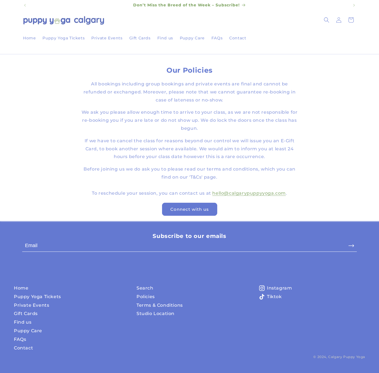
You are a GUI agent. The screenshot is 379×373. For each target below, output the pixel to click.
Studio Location (156, 313)
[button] (326, 20)
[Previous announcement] (25, 5)
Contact (23, 348)
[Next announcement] (354, 5)
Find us (22, 322)
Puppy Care (28, 330)
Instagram (279, 288)
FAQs (20, 339)
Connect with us (189, 209)
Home (21, 288)
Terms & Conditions (160, 305)
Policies (146, 296)
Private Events (31, 305)
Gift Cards (26, 313)
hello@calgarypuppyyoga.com (249, 193)
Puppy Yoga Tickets (37, 296)
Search (145, 288)
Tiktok (274, 296)
